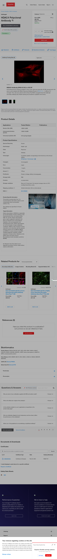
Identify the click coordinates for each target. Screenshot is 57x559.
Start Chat (48, 555)
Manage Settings (6, 554)
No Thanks (41, 555)
